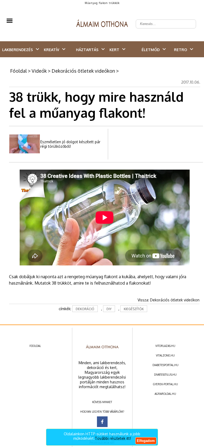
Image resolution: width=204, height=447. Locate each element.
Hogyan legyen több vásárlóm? (102, 411)
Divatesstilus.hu (165, 374)
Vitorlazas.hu (165, 345)
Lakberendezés (17, 49)
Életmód (151, 49)
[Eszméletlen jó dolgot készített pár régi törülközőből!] (24, 152)
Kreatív (51, 49)
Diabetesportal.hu (165, 365)
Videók (39, 71)
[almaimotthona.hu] (102, 23)
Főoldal (18, 71)
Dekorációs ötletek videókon (83, 71)
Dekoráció (85, 309)
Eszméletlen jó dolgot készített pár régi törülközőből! (70, 144)
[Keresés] (189, 19)
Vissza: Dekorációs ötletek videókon (168, 300)
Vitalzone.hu (165, 355)
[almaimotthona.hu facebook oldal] (102, 421)
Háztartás (87, 49)
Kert (114, 49)
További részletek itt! (113, 438)
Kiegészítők (134, 309)
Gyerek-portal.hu (165, 384)
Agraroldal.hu (165, 393)
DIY (109, 309)
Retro (180, 49)
